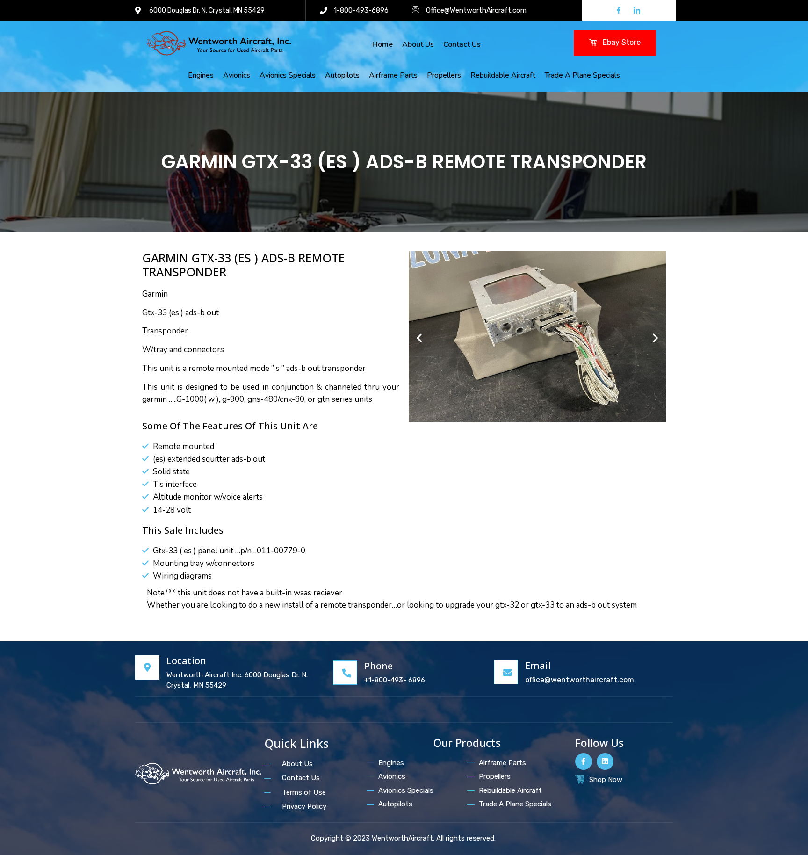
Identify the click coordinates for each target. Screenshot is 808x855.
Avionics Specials (288, 75)
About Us (418, 44)
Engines (201, 75)
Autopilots (342, 75)
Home (382, 44)
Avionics (236, 75)
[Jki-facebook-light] (583, 761)
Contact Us (462, 44)
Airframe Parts (393, 75)
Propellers (444, 75)
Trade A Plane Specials (582, 75)
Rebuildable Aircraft (502, 75)
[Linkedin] (605, 761)
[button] (419, 337)
